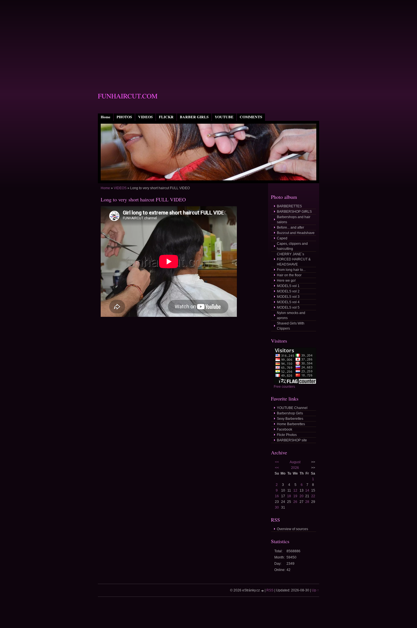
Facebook (284, 429)
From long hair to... (291, 270)
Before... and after (290, 227)
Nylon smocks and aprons (291, 315)
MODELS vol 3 (288, 297)
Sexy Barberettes (290, 419)
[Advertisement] (208, 39)
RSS (269, 590)
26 (295, 502)
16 (277, 496)
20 (302, 496)
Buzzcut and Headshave (296, 233)
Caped (282, 238)
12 (295, 490)
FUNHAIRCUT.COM (127, 95)
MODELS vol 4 (288, 302)
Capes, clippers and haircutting (292, 246)
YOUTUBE (224, 117)
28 (307, 502)
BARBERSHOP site (292, 440)
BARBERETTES (289, 206)
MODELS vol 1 (288, 286)
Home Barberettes (291, 424)
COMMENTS (251, 117)
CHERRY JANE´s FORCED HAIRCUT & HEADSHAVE (294, 259)
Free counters (284, 387)
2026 (295, 468)
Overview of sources (292, 529)
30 (277, 507)
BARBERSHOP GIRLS (294, 212)
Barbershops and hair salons (293, 219)
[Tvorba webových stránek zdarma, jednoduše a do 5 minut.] (263, 590)
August (295, 462)
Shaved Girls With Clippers (290, 325)
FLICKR (166, 117)
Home (105, 117)
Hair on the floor (289, 275)
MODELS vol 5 (288, 307)
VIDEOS (145, 117)
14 (307, 490)
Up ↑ (315, 590)
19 (295, 496)
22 (313, 496)
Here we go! (286, 281)
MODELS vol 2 (288, 291)
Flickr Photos (287, 435)
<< (277, 462)
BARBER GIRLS (194, 117)
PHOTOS (124, 117)
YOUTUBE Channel (292, 408)
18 (289, 496)
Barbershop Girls (290, 413)
